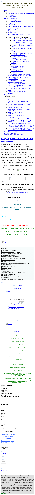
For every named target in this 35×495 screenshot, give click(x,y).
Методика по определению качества (19, 34)
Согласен (3, 493)
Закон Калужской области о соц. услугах (20, 103)
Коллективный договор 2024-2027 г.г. (19, 75)
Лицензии (11, 31)
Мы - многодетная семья (11, 131)
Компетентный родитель (11, 133)
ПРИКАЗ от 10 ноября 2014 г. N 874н (19, 123)
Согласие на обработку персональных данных (8, 441)
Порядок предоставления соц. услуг (19, 104)
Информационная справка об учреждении (21, 13)
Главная (6, 10)
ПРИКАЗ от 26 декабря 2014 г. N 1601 (19, 120)
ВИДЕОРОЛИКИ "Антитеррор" (11, 276)
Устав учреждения (13, 20)
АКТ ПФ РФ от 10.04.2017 (19, 59)
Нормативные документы (12, 18)
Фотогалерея (5, 271)
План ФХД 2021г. (13, 87)
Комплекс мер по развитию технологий (13, 258)
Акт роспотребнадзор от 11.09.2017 (22, 53)
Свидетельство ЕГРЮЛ (15, 21)
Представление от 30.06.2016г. (20, 74)
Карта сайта (5, 269)
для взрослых (7, 219)
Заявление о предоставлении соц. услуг (20, 106)
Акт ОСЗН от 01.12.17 (18, 55)
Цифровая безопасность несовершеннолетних (15, 263)
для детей (5, 216)
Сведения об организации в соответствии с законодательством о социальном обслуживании (17, 5)
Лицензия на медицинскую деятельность (20, 26)
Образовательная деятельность (13, 134)
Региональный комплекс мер (10, 250)
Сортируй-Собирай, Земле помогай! (12, 279)
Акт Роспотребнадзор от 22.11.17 (21, 51)
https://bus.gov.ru (17, 194)
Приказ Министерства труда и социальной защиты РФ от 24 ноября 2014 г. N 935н (21, 125)
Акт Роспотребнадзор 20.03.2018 (21, 40)
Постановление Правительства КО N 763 (20, 118)
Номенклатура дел (7, 261)
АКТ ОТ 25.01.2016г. (17, 66)
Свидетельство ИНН (14, 23)
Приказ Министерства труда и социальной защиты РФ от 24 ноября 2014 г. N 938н (21, 129)
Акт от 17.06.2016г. (17, 69)
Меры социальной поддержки (10, 252)
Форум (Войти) (6, 264)
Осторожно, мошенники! (9, 274)
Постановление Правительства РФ (18, 101)
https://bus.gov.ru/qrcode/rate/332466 (17, 192)
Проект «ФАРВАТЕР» (8, 266)
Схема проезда (12, 16)
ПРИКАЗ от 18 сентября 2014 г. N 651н (20, 122)
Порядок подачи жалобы (15, 107)
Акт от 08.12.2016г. (17, 72)
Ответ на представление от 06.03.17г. (22, 44)
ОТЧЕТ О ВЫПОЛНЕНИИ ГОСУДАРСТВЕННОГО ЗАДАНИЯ (19, 84)
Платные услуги (6, 268)
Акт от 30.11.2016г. (17, 71)
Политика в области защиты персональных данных (16, 81)
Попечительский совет (8, 260)
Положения (11, 24)
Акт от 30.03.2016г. (17, 67)
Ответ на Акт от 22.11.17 (19, 42)
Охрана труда (5, 277)
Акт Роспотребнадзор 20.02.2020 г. (22, 39)
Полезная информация (8, 255)
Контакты (11, 15)
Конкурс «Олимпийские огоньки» (11, 253)
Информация (8, 95)
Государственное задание (15, 36)
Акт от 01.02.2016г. (17, 64)
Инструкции (12, 32)
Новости (4, 248)
